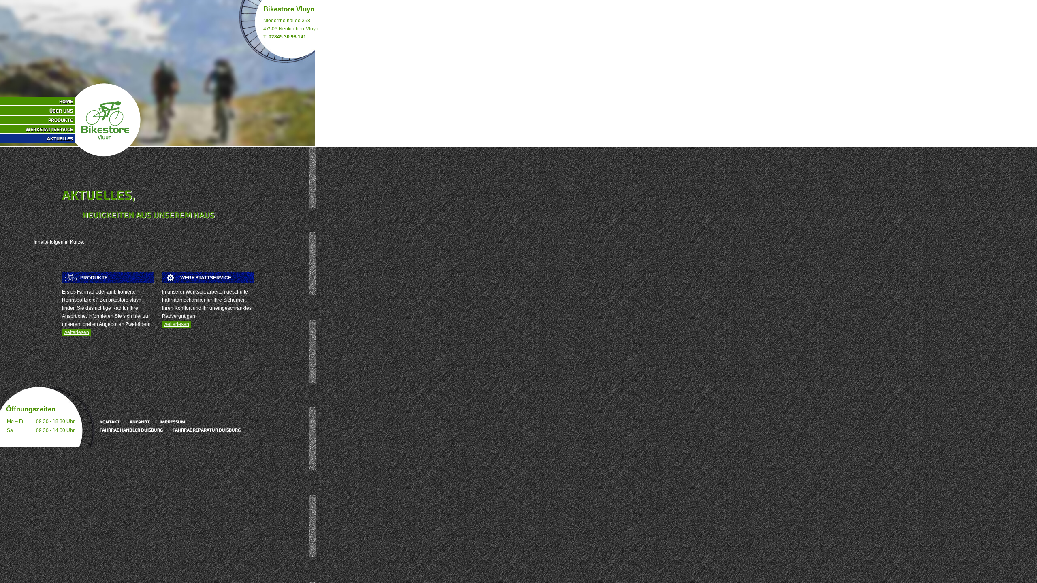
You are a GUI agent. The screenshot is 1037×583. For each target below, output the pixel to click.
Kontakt (110, 421)
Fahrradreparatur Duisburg (207, 429)
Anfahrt (140, 421)
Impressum (172, 421)
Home (66, 101)
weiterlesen (76, 332)
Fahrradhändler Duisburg (131, 429)
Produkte (60, 120)
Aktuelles (60, 138)
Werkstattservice (49, 129)
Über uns (61, 110)
